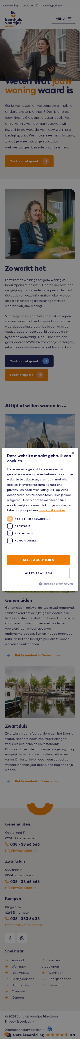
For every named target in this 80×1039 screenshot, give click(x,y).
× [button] (73, 453)
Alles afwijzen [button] (38, 573)
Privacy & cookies (52, 510)
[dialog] (40, 519)
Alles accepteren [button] (38, 560)
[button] (40, 584)
